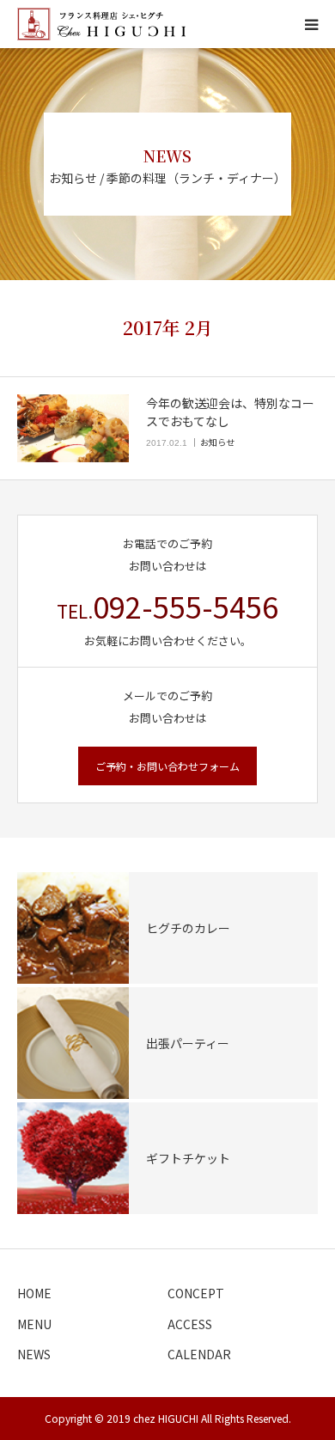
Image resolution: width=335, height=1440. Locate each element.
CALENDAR (199, 1354)
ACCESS (190, 1324)
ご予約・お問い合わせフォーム (167, 766)
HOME (34, 1293)
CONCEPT (196, 1293)
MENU (34, 1324)
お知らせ (217, 442)
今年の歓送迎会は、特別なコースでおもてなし (230, 412)
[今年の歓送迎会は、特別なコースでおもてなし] (73, 428)
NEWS (34, 1354)
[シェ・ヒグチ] (101, 24)
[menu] (311, 24)
